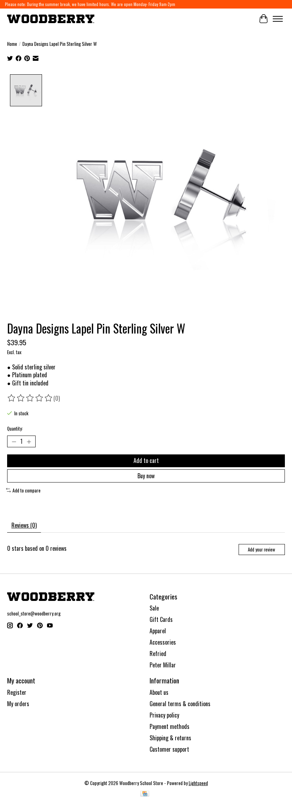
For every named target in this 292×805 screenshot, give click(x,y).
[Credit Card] (144, 794)
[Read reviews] (30, 398)
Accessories (163, 642)
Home (12, 43)
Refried (158, 653)
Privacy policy (164, 715)
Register (16, 692)
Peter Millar (163, 665)
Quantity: (15, 428)
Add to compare (26, 490)
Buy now (146, 475)
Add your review (261, 549)
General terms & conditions (180, 703)
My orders (18, 703)
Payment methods (169, 726)
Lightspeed (198, 783)
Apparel (158, 631)
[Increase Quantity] (28, 441)
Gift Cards (161, 619)
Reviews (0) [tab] (24, 525)
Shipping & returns (170, 738)
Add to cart (146, 460)
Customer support (169, 749)
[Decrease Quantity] (14, 441)
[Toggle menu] (278, 19)
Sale (154, 608)
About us (159, 692)
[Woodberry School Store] (50, 19)
